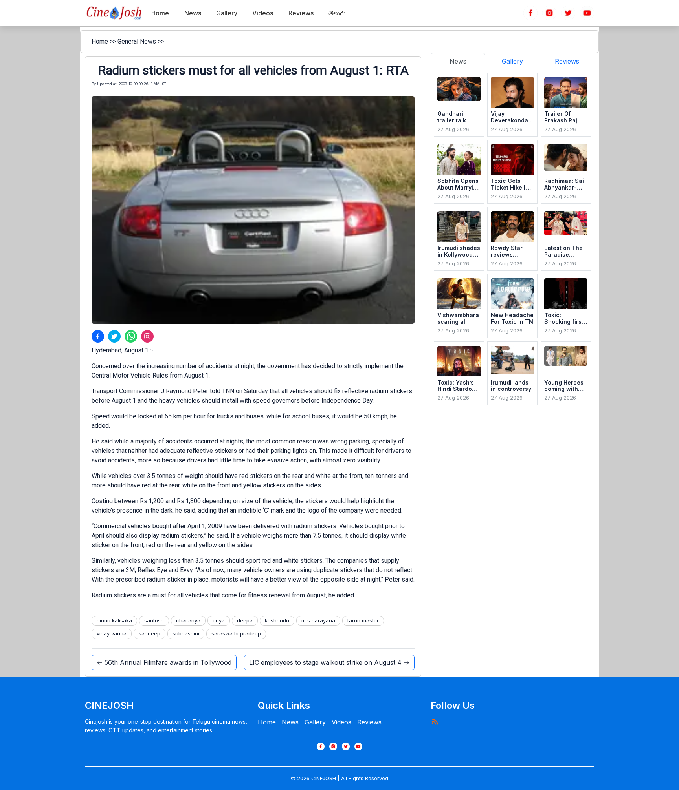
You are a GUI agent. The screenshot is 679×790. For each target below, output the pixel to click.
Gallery (315, 722)
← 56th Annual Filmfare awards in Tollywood (164, 662)
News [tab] (458, 61)
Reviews (369, 722)
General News (136, 41)
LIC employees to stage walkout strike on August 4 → (329, 662)
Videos (341, 722)
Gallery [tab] (512, 61)
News (290, 722)
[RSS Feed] (435, 721)
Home (100, 41)
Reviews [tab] (567, 61)
